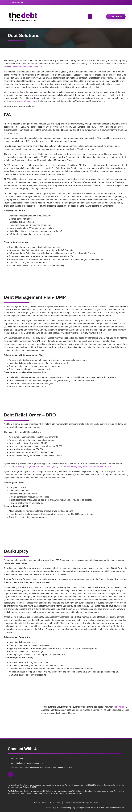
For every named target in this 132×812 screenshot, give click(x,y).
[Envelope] (112, 2)
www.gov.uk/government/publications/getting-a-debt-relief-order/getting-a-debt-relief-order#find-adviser (64, 466)
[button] (90, 16)
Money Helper (119, 707)
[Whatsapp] (123, 2)
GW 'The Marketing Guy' (65, 808)
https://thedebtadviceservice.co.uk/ (26, 67)
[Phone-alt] (118, 2)
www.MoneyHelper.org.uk (23, 101)
